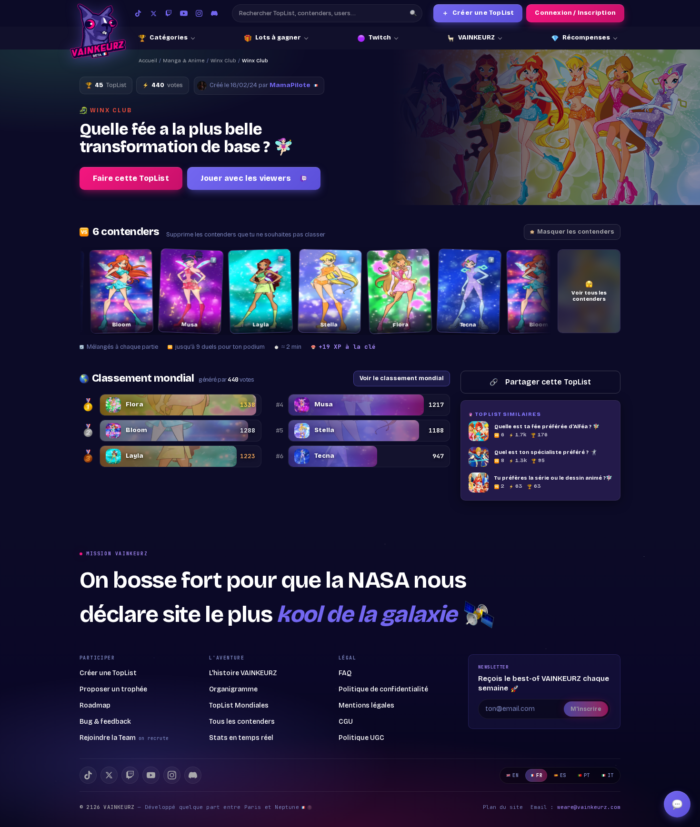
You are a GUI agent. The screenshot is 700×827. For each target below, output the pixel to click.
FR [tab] (539, 775)
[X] (109, 775)
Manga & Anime (184, 61)
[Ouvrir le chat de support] (677, 804)
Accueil (148, 61)
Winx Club (223, 61)
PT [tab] (587, 775)
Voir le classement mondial (402, 378)
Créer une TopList (478, 13)
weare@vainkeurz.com (588, 807)
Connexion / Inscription (575, 13)
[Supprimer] (118, 259)
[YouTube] (184, 13)
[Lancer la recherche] (413, 13)
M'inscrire (585, 709)
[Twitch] (168, 13)
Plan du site (503, 807)
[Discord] (214, 13)
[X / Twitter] (153, 13)
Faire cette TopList (131, 178)
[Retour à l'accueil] (98, 31)
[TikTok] (138, 13)
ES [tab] (563, 775)
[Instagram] (199, 13)
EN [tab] (515, 775)
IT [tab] (611, 775)
